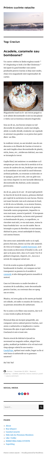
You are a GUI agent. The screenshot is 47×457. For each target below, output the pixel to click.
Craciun (29, 373)
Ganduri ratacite (13, 432)
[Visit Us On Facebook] (19, 393)
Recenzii (33, 371)
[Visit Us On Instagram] (27, 393)
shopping (7, 373)
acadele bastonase (29, 247)
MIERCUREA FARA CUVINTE (18, 441)
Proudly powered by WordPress (32, 453)
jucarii (40, 373)
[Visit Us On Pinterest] (25, 393)
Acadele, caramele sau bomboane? (21, 53)
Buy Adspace (11, 429)
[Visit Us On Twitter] (22, 393)
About (8, 426)
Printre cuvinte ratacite (19, 7)
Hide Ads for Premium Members (19, 435)
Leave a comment (12, 376)
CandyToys (9, 350)
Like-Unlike (11, 438)
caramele (7, 274)
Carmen (9, 371)
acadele (15, 373)
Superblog (10, 444)
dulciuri (35, 373)
